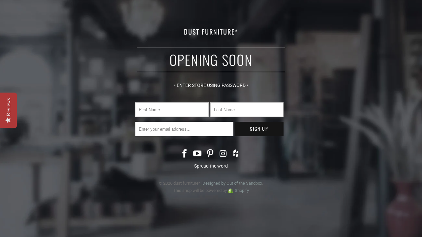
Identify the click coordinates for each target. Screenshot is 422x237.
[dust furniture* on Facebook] (185, 154)
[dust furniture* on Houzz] (236, 154)
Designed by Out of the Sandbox (232, 183)
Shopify (242, 190)
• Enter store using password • (211, 85)
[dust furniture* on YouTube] (197, 154)
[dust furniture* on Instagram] (223, 154)
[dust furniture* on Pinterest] (210, 154)
